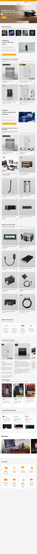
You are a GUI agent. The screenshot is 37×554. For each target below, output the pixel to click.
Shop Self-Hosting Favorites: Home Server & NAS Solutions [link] (28, 61)
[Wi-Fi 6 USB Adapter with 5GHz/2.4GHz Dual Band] (10, 186)
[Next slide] (35, 14)
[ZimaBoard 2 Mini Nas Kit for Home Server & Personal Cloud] (27, 92)
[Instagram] (28, 2)
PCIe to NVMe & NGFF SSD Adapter (24, 173)
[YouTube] (25, 2)
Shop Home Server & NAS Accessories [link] (30, 227)
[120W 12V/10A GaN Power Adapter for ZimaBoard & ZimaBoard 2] (27, 280)
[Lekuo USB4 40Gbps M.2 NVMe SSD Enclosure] (27, 259)
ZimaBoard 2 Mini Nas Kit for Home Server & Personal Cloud (27, 102)
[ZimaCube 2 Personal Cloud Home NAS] (10, 71)
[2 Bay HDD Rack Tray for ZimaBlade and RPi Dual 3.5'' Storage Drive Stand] (10, 280)
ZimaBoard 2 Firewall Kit (23, 152)
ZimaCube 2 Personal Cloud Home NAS (8, 152)
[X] (27, 2)
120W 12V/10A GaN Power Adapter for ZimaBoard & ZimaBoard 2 (26, 290)
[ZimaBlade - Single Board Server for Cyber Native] (10, 92)
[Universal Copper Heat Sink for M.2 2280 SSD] (27, 207)
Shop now (9, 54)
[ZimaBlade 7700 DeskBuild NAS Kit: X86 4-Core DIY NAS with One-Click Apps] (10, 164)
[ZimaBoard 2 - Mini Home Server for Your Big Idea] (27, 71)
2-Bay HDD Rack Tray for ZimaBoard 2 (25, 246)
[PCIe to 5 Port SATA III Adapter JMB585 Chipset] (10, 302)
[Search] (32, 4)
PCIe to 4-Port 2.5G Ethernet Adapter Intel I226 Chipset (9, 217)
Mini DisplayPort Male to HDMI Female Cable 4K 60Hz (10, 268)
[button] (32, 2)
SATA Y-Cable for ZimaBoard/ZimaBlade (25, 195)
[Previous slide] (2, 14)
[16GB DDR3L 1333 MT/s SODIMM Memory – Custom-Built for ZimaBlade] (10, 237)
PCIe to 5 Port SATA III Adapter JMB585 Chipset (9, 311)
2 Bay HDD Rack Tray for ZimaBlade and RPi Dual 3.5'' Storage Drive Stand (10, 290)
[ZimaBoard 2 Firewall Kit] (27, 143)
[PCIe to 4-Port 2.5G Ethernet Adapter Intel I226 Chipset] (10, 207)
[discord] (24, 2)
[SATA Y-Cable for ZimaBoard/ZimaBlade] (27, 186)
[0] (34, 4)
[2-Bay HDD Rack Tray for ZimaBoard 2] (27, 237)
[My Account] (33, 4)
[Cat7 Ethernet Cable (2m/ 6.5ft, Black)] (27, 302)
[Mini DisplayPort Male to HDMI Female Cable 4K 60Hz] (10, 259)
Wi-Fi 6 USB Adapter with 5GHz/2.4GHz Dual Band (9, 195)
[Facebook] (26, 2)
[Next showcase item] (35, 396)
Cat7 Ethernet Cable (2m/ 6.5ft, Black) (25, 311)
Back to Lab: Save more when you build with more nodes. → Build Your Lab (19, 0)
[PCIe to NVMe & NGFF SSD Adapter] (27, 164)
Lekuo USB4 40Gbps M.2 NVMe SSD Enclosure (26, 268)
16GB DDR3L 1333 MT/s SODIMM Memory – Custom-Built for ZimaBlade (10, 247)
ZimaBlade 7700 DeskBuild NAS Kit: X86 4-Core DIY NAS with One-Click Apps (10, 174)
